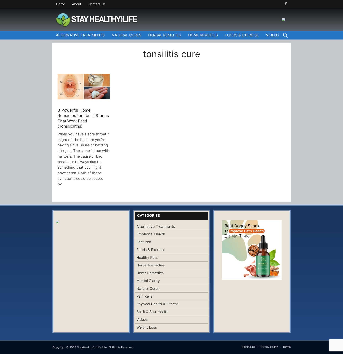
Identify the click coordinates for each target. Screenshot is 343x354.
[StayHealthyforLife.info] (98, 19)
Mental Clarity (148, 281)
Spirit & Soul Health (152, 312)
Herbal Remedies (164, 35)
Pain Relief (145, 296)
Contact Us (96, 4)
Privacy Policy (269, 346)
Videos (272, 35)
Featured (143, 242)
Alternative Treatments (80, 35)
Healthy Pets (147, 257)
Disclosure (248, 346)
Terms (287, 346)
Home (60, 4)
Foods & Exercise (242, 35)
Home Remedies (203, 35)
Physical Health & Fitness (157, 304)
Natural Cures (126, 35)
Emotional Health (150, 234)
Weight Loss (146, 327)
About (76, 4)
